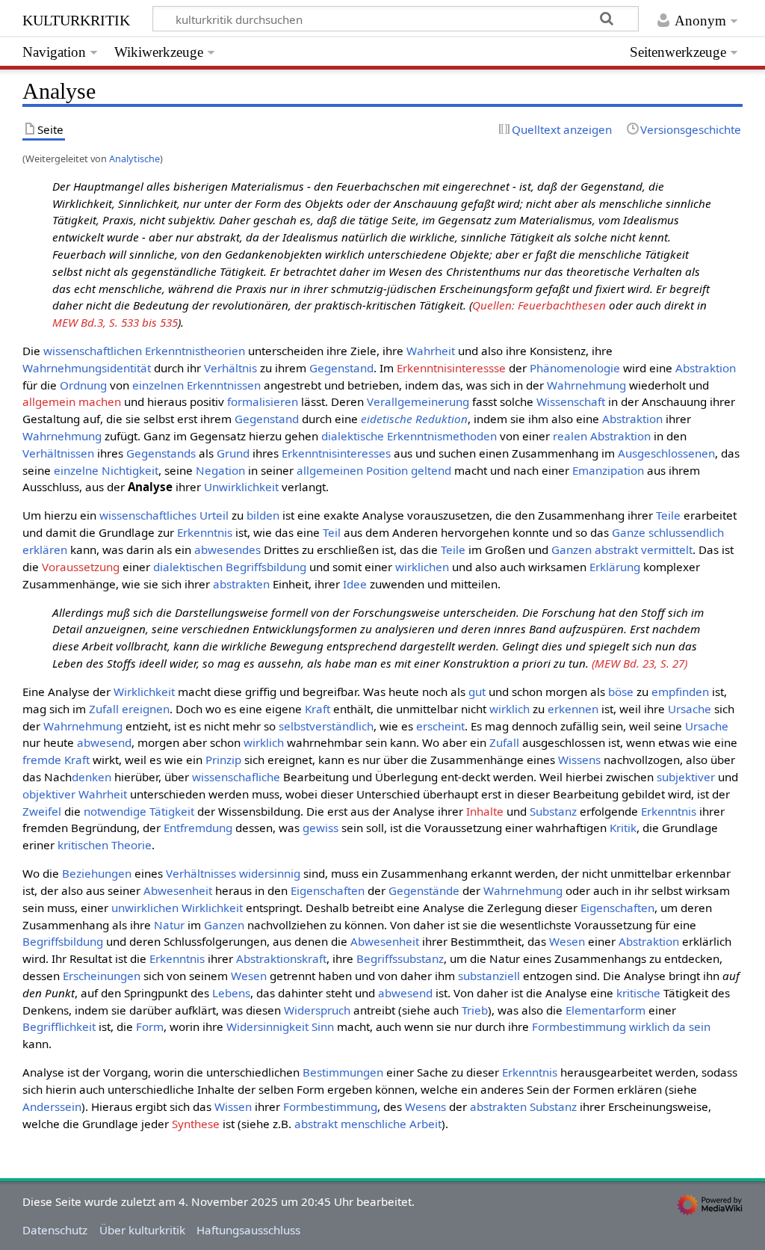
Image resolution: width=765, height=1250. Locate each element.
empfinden (680, 691)
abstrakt (616, 549)
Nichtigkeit (130, 470)
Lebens (231, 992)
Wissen (233, 1106)
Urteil (214, 515)
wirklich (509, 708)
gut (477, 691)
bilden (263, 515)
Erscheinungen (101, 975)
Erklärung (614, 566)
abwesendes (227, 549)
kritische (638, 992)
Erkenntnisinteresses (336, 453)
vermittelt (667, 549)
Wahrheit (430, 350)
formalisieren (262, 401)
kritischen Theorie (105, 844)
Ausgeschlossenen (666, 453)
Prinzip (223, 759)
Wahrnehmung (586, 385)
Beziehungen (96, 873)
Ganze (628, 532)
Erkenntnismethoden (442, 435)
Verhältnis (230, 367)
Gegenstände (423, 890)
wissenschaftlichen (92, 350)
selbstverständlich (326, 725)
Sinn (323, 1026)
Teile (668, 515)
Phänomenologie (575, 367)
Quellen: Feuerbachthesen (539, 305)
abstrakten (241, 583)
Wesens (425, 1106)
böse (621, 691)
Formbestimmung (579, 1026)
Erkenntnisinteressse (451, 367)
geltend (431, 470)
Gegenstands (161, 453)
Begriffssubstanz (400, 958)
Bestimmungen (343, 1072)
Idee (355, 583)
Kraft (317, 708)
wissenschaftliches (147, 515)
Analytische (134, 158)
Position (387, 470)
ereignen (146, 708)
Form (150, 1026)
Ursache (689, 708)
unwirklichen (145, 907)
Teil (332, 532)
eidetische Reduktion (414, 418)
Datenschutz (54, 1229)
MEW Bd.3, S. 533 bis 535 (115, 322)
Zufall (104, 708)
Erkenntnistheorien (195, 350)
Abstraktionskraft (281, 958)
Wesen (567, 941)
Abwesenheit (177, 890)
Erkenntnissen (224, 385)
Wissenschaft (570, 401)
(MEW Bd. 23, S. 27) (639, 663)
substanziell (489, 975)
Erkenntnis (204, 532)
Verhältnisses (201, 873)
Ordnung (83, 385)
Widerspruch (317, 1010)
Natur (169, 924)
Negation (220, 470)
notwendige (115, 811)
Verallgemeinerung (418, 401)
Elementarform (605, 1010)
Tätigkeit (171, 811)
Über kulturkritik (142, 1229)
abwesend (104, 742)
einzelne (76, 470)
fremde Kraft (56, 759)
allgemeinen (330, 470)
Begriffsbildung (266, 566)
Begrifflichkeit (59, 1026)
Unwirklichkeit (241, 486)
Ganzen (571, 549)
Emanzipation (608, 470)
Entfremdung (198, 827)
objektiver (48, 793)
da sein (691, 1026)
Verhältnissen (58, 453)
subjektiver (686, 776)
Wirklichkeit (144, 691)
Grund (233, 453)
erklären (44, 549)
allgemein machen (71, 401)
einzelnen (158, 385)
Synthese (196, 1123)
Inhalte (485, 811)
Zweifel (41, 811)
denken (91, 776)
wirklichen (422, 566)
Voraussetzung (81, 566)
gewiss (320, 827)
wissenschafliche (236, 776)
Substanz (553, 811)
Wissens (579, 759)
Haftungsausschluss (248, 1229)
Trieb (475, 1010)
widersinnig (269, 873)
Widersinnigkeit (267, 1026)
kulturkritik (76, 18)
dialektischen (188, 566)
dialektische (352, 435)
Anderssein (51, 1106)
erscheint (440, 725)
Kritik (623, 827)
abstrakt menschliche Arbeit (368, 1123)
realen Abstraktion (602, 435)
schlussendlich (686, 532)
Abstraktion (705, 367)
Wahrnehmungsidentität (86, 367)
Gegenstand (341, 367)
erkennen (573, 708)
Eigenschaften (328, 890)
